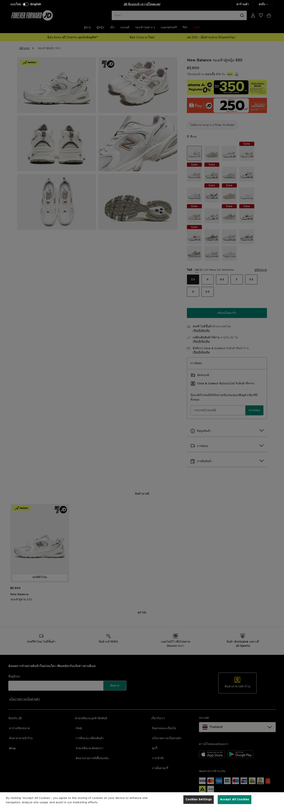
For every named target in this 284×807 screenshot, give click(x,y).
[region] (142, 799)
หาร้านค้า (242, 4)
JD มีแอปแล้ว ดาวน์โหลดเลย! (142, 4)
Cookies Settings (198, 799)
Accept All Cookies (234, 799)
